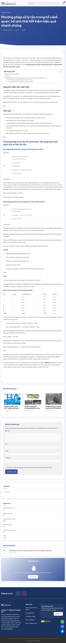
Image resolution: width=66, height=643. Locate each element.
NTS (6, 343)
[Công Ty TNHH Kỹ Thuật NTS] (8, 3)
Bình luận (8, 431)
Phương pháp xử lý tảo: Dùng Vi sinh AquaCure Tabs (20, 79)
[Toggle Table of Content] (59, 71)
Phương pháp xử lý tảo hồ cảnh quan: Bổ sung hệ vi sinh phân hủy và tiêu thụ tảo (26, 78)
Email (7, 451)
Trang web (8, 458)
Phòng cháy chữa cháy (9, 530)
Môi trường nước (7, 524)
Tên (6, 444)
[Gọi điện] (62, 622)
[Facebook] (17, 593)
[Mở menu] (63, 3)
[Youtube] (24, 593)
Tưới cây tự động (30, 616)
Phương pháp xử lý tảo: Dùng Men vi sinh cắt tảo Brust (20, 81)
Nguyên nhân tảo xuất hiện (12, 74)
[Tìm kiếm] (58, 3)
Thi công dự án (30, 613)
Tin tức (5, 535)
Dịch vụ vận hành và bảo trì (31, 608)
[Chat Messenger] (62, 627)
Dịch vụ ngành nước (31, 623)
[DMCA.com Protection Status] (46, 621)
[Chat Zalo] (62, 631)
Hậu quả (7, 76)
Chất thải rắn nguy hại (8, 508)
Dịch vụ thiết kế (30, 620)
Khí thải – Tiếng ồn (7, 513)
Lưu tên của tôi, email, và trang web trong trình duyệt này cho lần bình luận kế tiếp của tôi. (28, 467)
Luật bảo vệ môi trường (9, 519)
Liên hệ (57, 614)
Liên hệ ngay (33, 576)
